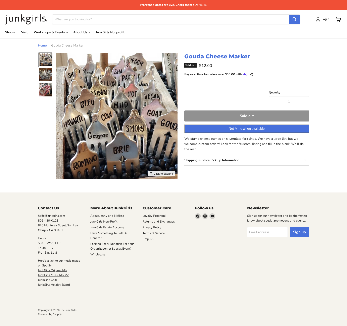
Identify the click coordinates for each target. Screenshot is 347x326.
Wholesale (97, 254)
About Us (80, 32)
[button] (45, 60)
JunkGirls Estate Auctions (107, 227)
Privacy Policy (152, 227)
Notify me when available (247, 128)
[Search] (294, 19)
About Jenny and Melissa (107, 216)
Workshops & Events (50, 32)
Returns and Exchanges (159, 222)
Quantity (274, 92)
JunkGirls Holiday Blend (54, 285)
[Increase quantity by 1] (304, 101)
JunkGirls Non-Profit (103, 222)
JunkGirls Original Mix (52, 270)
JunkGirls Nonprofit (110, 32)
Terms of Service (154, 233)
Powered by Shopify (50, 314)
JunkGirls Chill (47, 280)
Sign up (299, 232)
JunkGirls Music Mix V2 (53, 275)
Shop (9, 32)
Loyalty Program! (154, 216)
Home (42, 45)
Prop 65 (148, 239)
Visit (24, 32)
